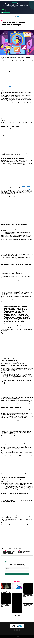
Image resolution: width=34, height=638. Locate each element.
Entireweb (4, 27)
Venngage (21, 412)
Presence (13, 548)
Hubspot (28, 186)
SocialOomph (21, 296)
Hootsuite (30, 291)
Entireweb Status (19, 632)
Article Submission (8, 632)
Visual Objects (8, 95)
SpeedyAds (14, 632)
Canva (25, 432)
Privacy (25, 632)
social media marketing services (8, 190)
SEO (29, 189)
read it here (27, 297)
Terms (28, 632)
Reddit (3, 353)
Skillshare (23, 186)
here (20, 171)
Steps (20, 548)
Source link (2, 546)
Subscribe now (17, 573)
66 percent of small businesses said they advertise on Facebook (16, 90)
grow (8, 548)
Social (17, 548)
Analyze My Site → (5, 12)
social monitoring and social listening (26, 489)
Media (10, 548)
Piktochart (20, 432)
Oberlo (10, 86)
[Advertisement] (17, 78)
